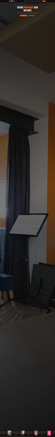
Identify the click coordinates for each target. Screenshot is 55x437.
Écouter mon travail (23, 15)
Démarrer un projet (31, 15)
